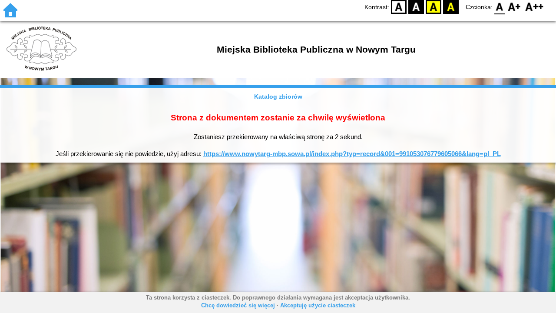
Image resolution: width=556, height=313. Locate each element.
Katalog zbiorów (278, 96)
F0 (500, 6)
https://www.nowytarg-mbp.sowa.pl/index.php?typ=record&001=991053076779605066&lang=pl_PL (352, 153)
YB (433, 6)
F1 (514, 6)
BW (416, 6)
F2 (534, 6)
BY (451, 6)
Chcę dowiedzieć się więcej (238, 305)
